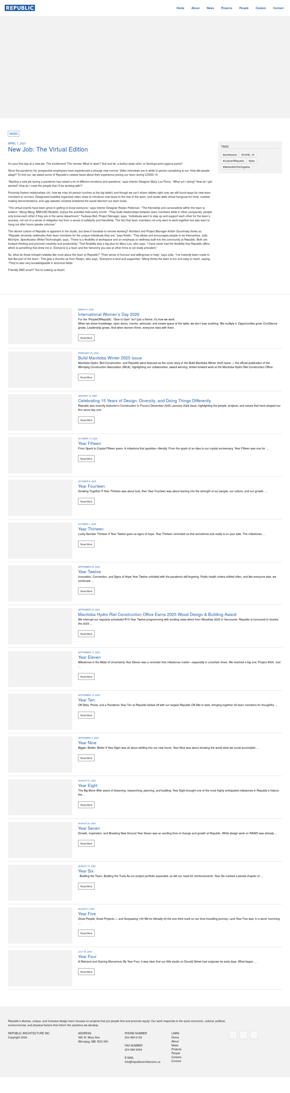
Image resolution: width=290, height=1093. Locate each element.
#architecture (230, 154)
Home (180, 8)
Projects (226, 8)
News (210, 8)
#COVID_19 (247, 154)
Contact (278, 8)
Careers (261, 8)
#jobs (252, 160)
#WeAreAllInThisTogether (236, 166)
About (195, 8)
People (244, 8)
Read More (86, 338)
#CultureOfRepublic (233, 160)
